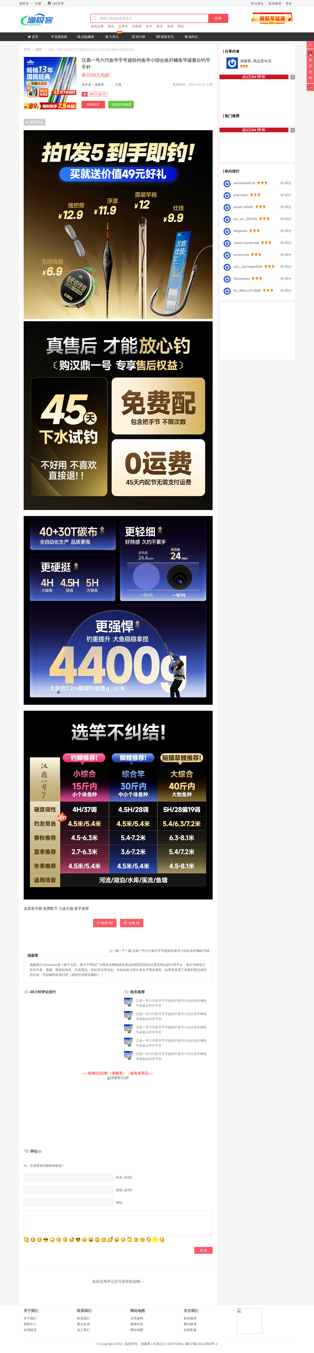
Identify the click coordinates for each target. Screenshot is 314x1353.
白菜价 (123, 26)
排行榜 (140, 37)
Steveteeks (242, 278)
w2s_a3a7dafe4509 (248, 266)
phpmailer (241, 195)
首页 (34, 37)
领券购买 (93, 104)
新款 (181, 26)
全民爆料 (136, 1318)
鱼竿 (149, 26)
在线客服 (190, 1330)
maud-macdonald (246, 243)
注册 (38, 3)
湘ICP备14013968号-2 (201, 1344)
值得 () (107, 923)
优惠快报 (60, 37)
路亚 (160, 26)
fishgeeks (240, 231)
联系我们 (83, 1318)
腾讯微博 (190, 1324)
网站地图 (136, 1330)
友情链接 (30, 1330)
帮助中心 (30, 1324)
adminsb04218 (244, 183)
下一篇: (167, 951)
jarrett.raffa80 (243, 207)
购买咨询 (310, 69)
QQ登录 (58, 3)
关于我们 (30, 1318)
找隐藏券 (87, 37)
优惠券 (137, 26)
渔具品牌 (97, 26)
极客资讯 (167, 37)
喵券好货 (136, 1324)
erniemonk (241, 255)
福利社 (193, 37)
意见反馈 (83, 1324)
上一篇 (114, 951)
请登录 (24, 3)
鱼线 (170, 26)
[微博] (310, 87)
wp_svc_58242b (245, 219)
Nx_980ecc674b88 (247, 290)
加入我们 (83, 1330)
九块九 (113, 37)
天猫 (118, 84)
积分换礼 (257, 3)
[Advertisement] (118, 1112)
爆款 (39, 49)
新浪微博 (190, 1318)
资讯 (111, 26)
